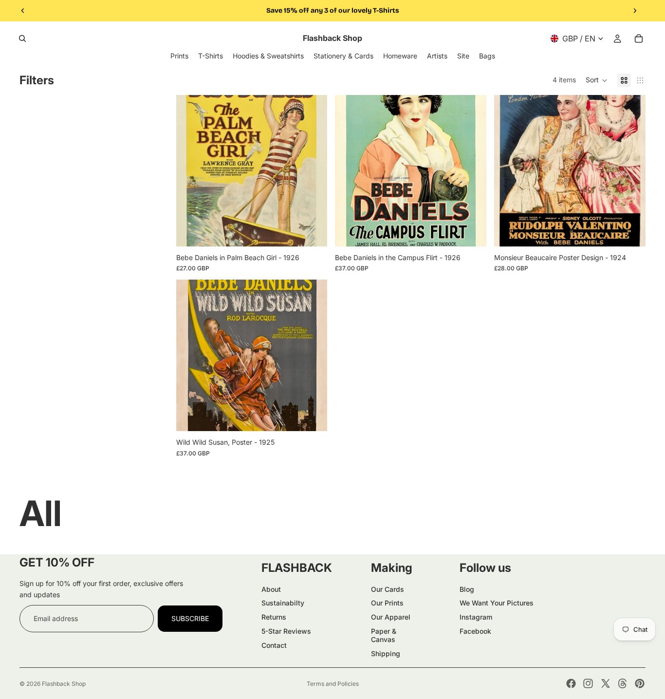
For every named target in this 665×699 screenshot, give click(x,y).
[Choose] (312, 231)
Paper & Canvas (383, 635)
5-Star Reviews (286, 631)
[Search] (22, 38)
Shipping (385, 653)
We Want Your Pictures (497, 603)
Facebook (475, 631)
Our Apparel (390, 617)
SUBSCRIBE (190, 618)
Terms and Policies (333, 683)
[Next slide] (635, 10)
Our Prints (387, 603)
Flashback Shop (64, 683)
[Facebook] (571, 683)
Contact (274, 645)
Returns (273, 617)
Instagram (476, 617)
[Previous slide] (23, 10)
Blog (467, 589)
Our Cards (387, 589)
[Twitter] (605, 683)
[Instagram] (588, 683)
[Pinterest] (640, 683)
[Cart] (638, 38)
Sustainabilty (282, 603)
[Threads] (622, 683)
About (271, 589)
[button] (597, 80)
